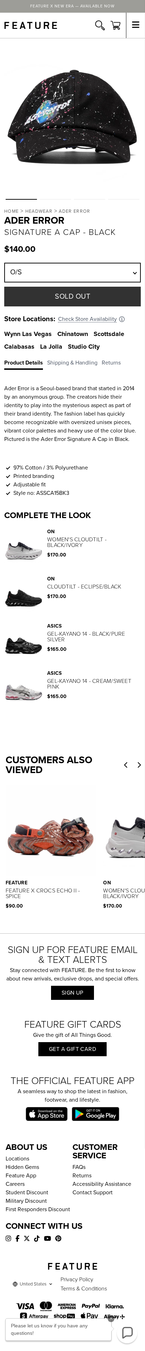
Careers (15, 1184)
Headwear (38, 211)
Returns (82, 1175)
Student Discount (27, 1192)
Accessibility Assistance (101, 1184)
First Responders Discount (38, 1209)
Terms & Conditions (84, 1288)
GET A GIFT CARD (72, 1049)
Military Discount (26, 1200)
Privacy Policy (77, 1279)
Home (11, 211)
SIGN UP (72, 992)
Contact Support (92, 1192)
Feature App (21, 1175)
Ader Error (74, 211)
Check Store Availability (87, 319)
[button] (21, 199)
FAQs (79, 1167)
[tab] (25, 364)
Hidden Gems (22, 1167)
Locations (17, 1158)
